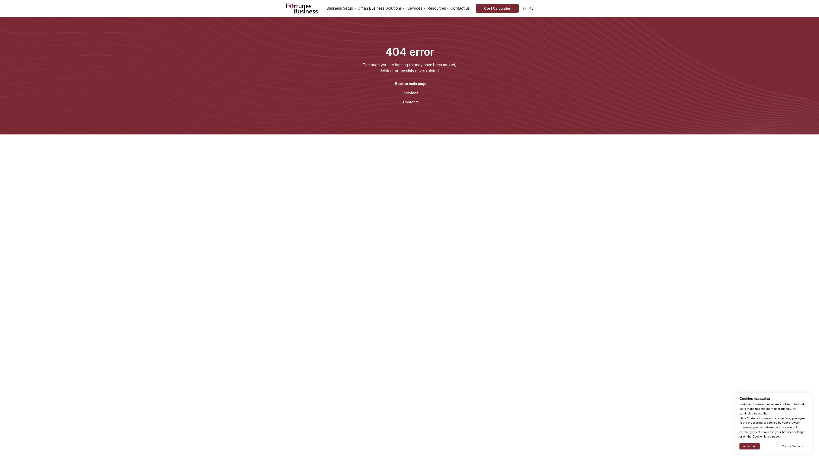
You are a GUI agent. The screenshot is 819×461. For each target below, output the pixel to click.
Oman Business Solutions (379, 8)
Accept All (749, 446)
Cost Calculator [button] (497, 8)
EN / (526, 8)
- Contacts (410, 102)
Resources (436, 8)
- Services (409, 93)
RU (532, 8)
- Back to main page (409, 84)
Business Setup (339, 8)
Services (414, 8)
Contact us (460, 8)
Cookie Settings (792, 446)
